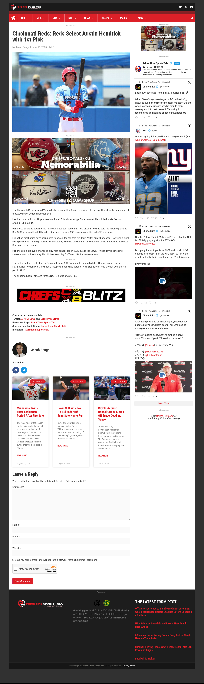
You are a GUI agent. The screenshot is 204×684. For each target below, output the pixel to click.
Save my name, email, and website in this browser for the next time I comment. (56, 560)
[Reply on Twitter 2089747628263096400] (137, 218)
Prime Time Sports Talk (43, 322)
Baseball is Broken (145, 658)
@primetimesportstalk (37, 329)
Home (13, 18)
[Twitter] (180, 7)
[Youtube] (191, 7)
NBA (55, 18)
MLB (39, 18)
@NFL (154, 131)
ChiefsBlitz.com (164, 416)
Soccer (105, 18)
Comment (18, 487)
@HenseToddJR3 (154, 351)
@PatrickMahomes (145, 243)
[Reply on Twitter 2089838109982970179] (137, 118)
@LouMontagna (153, 355)
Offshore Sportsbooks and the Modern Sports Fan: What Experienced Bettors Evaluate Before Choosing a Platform (163, 612)
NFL (23, 18)
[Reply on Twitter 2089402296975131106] (137, 396)
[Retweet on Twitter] (140, 82)
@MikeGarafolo (143, 140)
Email (16, 536)
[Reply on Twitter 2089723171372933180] (137, 303)
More (141, 18)
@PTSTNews (28, 319)
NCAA (87, 18)
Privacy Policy (129, 666)
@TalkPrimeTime (50, 319)
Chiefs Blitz (149, 86)
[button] (192, 18)
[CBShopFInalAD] (71, 203)
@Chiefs (149, 345)
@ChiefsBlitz (165, 87)
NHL (70, 18)
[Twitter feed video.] (163, 283)
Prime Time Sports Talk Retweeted (156, 82)
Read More (22, 455)
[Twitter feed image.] (163, 178)
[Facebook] (186, 7)
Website (16, 548)
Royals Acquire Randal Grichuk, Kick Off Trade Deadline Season (111, 413)
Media (123, 18)
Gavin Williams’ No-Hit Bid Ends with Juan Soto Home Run (70, 411)
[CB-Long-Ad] (71, 301)
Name (16, 525)
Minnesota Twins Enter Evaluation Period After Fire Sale (30, 411)
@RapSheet (159, 140)
